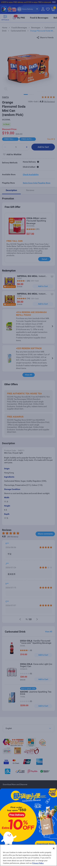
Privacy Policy (38, 863)
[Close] (54, 848)
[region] (28, 855)
